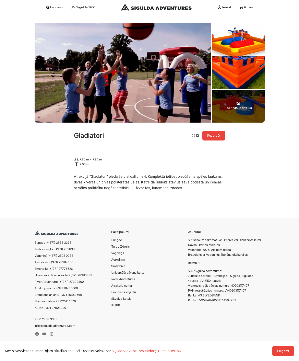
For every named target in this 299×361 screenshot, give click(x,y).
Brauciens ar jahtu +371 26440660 (58, 295)
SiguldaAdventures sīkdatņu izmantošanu (146, 351)
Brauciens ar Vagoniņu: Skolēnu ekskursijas (218, 255)
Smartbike (118, 266)
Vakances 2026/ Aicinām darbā (209, 250)
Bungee (116, 240)
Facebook (37, 333)
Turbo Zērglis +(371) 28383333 (56, 249)
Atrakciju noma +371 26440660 (56, 288)
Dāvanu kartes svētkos (204, 245)
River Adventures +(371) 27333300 (59, 282)
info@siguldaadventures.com (55, 326)
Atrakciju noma (121, 285)
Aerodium (118, 259)
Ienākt (226, 7)
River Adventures (123, 279)
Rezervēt (213, 135)
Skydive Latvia (121, 299)
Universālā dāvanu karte (127, 272)
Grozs (248, 7)
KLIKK (115, 305)
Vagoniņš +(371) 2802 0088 (54, 256)
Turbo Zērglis (120, 246)
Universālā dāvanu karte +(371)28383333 (63, 275)
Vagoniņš (117, 253)
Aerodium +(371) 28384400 (54, 262)
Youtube (44, 333)
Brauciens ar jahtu (123, 292)
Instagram (51, 333)
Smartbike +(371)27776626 (54, 269)
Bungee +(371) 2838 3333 (53, 243)
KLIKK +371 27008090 (50, 308)
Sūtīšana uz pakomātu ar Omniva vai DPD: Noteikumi (224, 240)
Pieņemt (283, 351)
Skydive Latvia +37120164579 (55, 301)
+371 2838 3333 (46, 319)
